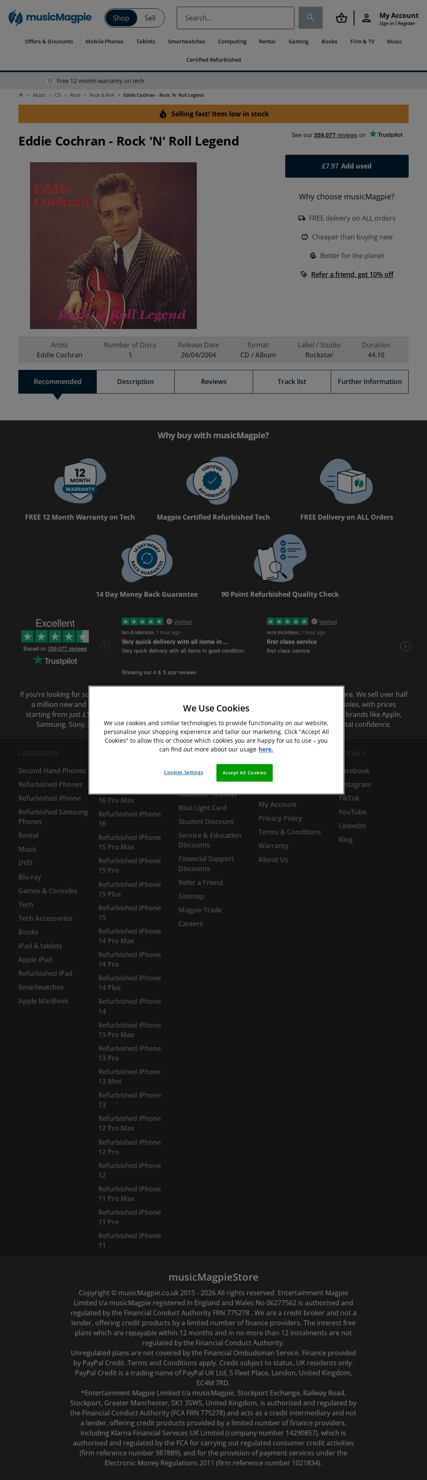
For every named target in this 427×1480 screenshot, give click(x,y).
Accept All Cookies (244, 772)
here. (266, 749)
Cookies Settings (183, 772)
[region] (216, 740)
